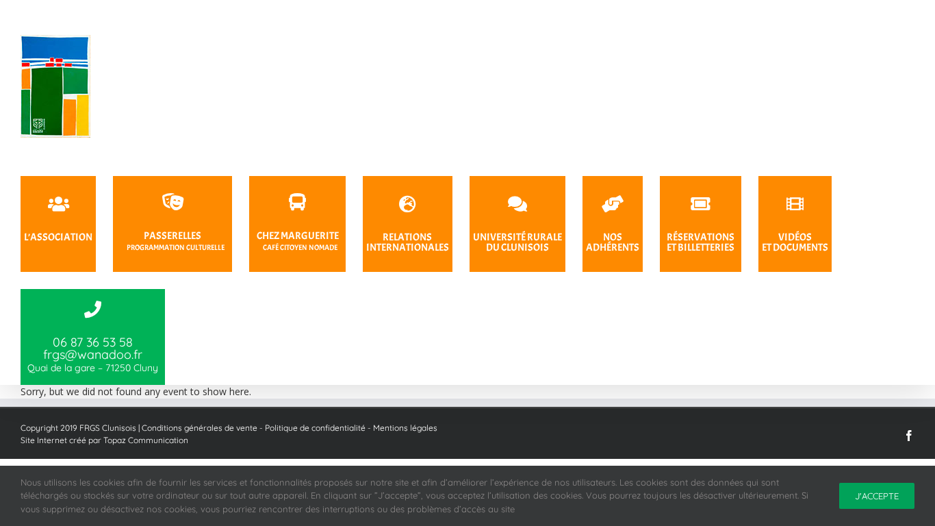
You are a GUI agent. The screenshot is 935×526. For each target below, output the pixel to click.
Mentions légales (405, 428)
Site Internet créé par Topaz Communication (104, 440)
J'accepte (877, 495)
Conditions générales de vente (199, 428)
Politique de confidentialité (315, 428)
